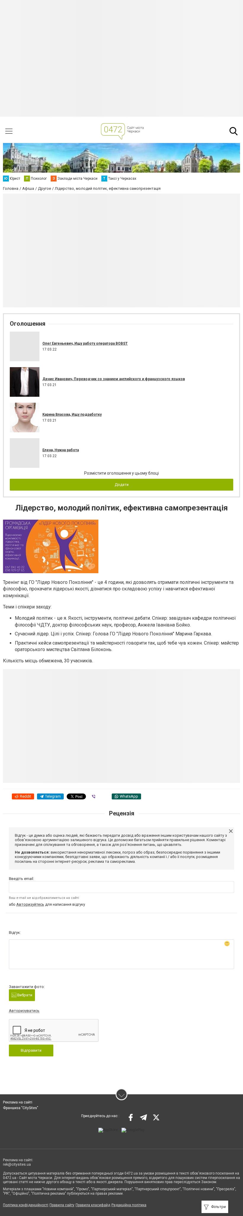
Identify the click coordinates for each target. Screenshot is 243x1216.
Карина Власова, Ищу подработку (72, 414)
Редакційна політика (128, 1205)
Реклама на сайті (17, 1102)
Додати (122, 484)
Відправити (31, 1050)
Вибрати (24, 995)
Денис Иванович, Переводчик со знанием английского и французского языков (113, 379)
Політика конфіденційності (25, 1205)
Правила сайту (61, 1205)
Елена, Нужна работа (60, 450)
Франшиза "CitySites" (20, 1108)
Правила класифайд (93, 1205)
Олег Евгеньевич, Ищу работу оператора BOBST (85, 343)
